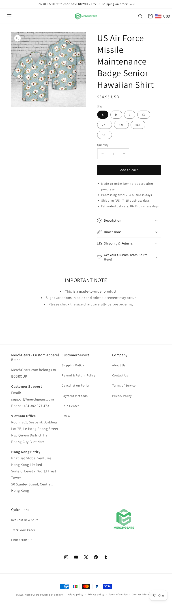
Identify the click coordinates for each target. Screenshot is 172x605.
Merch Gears (32, 594)
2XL (104, 125)
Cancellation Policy (75, 385)
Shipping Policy (73, 365)
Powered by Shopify (51, 594)
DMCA (66, 416)
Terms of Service (124, 385)
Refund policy (75, 594)
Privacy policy (96, 594)
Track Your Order (23, 530)
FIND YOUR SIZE (22, 540)
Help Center (70, 406)
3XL (121, 125)
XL (144, 115)
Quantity (102, 145)
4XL (138, 125)
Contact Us (120, 375)
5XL (104, 135)
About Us (119, 365)
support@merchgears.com (32, 399)
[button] (9, 16)
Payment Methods (75, 396)
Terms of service (118, 594)
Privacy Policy (122, 396)
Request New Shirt (24, 520)
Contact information (144, 594)
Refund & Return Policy (78, 375)
